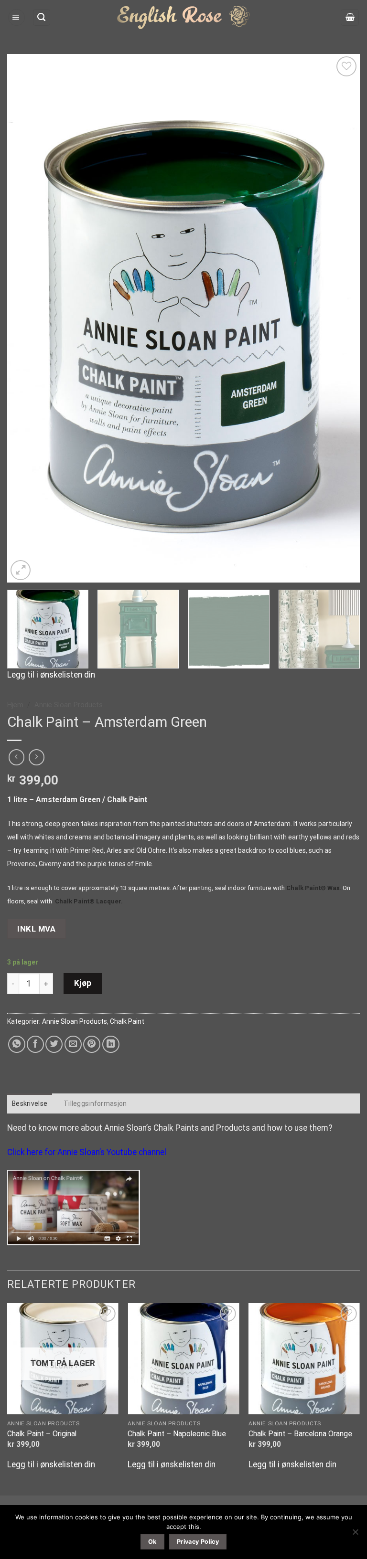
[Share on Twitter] (54, 1044)
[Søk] (41, 17)
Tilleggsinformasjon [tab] (95, 1103)
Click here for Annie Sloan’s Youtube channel (86, 1152)
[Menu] (16, 17)
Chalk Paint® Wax (313, 887)
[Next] (340, 318)
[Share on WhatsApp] (16, 1044)
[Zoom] (21, 570)
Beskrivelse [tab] (29, 1103)
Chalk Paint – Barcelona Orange (300, 1433)
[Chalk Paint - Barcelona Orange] (304, 1358)
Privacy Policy (198, 1541)
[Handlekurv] (350, 17)
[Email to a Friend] (73, 1044)
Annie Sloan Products (68, 704)
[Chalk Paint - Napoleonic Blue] (183, 1358)
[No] (355, 1534)
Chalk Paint (127, 1021)
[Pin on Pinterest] (91, 1044)
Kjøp (83, 983)
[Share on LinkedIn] (110, 1044)
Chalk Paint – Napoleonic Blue (177, 1433)
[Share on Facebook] (35, 1044)
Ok (152, 1541)
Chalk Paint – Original (41, 1433)
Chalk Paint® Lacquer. (89, 901)
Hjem (15, 704)
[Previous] (26, 318)
